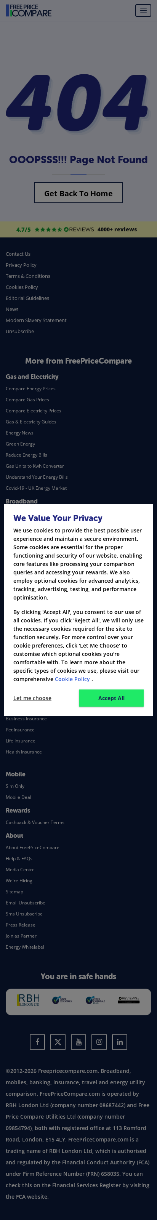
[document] (78, 610)
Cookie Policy (72, 679)
